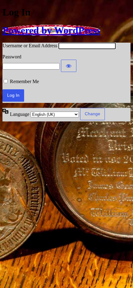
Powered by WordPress (51, 30)
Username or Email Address (29, 45)
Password (11, 56)
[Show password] (68, 66)
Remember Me (24, 81)
